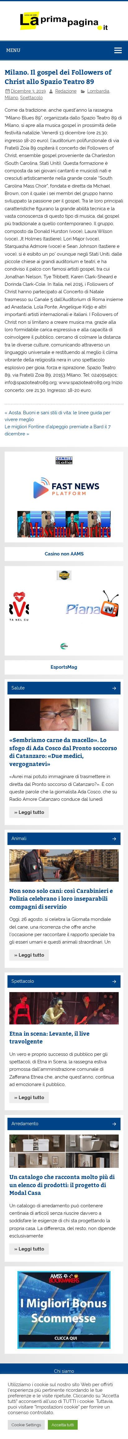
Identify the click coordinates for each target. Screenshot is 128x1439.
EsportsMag (64, 667)
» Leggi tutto (29, 812)
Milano (11, 97)
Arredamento (24, 1123)
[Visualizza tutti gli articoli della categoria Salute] (114, 688)
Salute (18, 687)
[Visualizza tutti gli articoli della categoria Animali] (114, 839)
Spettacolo (31, 97)
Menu (13, 50)
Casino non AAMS (64, 554)
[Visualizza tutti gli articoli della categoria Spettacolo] (114, 982)
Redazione (65, 91)
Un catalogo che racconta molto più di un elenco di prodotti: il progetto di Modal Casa (62, 1184)
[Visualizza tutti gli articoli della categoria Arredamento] (114, 1124)
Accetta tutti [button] (63, 1425)
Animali (18, 838)
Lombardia (98, 91)
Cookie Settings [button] (26, 1425)
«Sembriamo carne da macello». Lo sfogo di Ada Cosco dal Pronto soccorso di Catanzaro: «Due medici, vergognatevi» (63, 752)
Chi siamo (64, 1371)
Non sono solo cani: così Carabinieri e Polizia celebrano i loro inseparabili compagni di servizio (61, 898)
